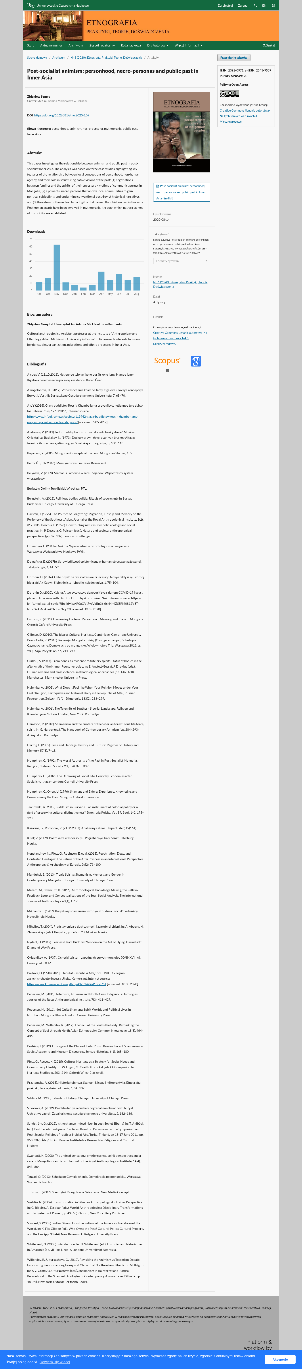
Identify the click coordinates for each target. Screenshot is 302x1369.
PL (255, 5)
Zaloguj (243, 5)
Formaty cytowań (167, 261)
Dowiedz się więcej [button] (55, 1362)
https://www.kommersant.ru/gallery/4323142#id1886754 (66, 984)
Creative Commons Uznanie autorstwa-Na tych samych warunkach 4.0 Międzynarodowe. (180, 338)
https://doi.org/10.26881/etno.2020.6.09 (61, 115)
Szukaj (270, 45)
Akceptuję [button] (280, 1359)
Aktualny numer (51, 45)
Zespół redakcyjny (102, 45)
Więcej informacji (187, 45)
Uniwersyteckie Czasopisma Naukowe (63, 5)
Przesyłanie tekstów (233, 57)
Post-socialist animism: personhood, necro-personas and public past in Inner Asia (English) (181, 192)
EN (264, 5)
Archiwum (76, 45)
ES (273, 5)
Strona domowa (37, 57)
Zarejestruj (225, 5)
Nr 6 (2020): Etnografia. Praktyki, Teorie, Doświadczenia (106, 57)
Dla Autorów (156, 45)
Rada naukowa (131, 45)
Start (30, 45)
